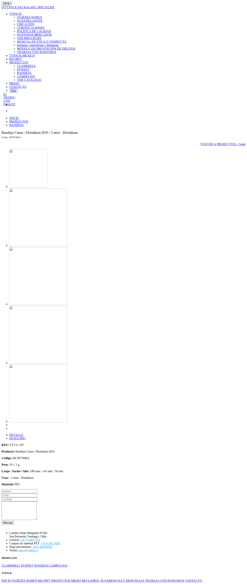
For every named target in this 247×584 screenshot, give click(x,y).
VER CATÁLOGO (29, 79)
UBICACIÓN (26, 24)
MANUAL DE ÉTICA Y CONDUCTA (42, 41)
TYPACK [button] (15, 13)
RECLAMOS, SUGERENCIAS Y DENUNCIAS (113, 580)
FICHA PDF (18, 438)
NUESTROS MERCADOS (34, 34)
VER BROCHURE (29, 38)
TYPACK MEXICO (22, 55)
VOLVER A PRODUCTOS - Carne (222, 144)
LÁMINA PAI (26, 76)
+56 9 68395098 (42, 546)
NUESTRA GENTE (30, 20)
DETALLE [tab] (16, 435)
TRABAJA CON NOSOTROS (36, 52)
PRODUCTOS (18, 121)
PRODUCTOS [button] (18, 62)
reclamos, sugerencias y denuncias (38, 45)
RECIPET (15, 59)
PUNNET (23, 69)
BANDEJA (24, 73)
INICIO (14, 118)
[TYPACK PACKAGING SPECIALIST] (28, 7)
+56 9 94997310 (30, 540)
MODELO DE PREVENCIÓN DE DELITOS (46, 48)
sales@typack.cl (28, 550)
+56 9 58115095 (50, 543)
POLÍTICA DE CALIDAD (34, 31)
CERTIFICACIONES (30, 27)
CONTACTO (17, 86)
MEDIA (14, 83)
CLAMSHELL (26, 66)
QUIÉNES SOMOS (29, 17)
